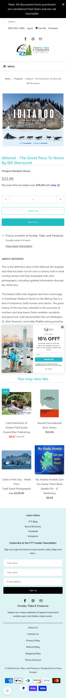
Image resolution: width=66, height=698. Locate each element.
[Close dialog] (62, 327)
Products (18, 78)
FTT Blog (33, 521)
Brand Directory (33, 526)
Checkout (53, 28)
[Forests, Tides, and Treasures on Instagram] (33, 39)
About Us (33, 627)
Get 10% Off (48, 359)
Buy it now (33, 222)
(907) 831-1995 (16, 28)
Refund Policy (33, 647)
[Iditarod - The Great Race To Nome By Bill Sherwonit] (33, 120)
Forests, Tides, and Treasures (26, 668)
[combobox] (33, 21)
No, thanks (48, 369)
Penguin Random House (16, 171)
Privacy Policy (33, 640)
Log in (30, 28)
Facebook (33, 531)
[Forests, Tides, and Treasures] (33, 51)
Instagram (33, 536)
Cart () (42, 28)
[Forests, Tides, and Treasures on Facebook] (25, 39)
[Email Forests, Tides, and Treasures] (40, 39)
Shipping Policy (33, 653)
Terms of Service (33, 660)
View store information (19, 246)
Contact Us (33, 634)
